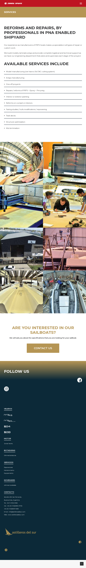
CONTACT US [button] (43, 348)
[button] (81, 3)
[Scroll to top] (82, 564)
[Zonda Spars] (13, 3)
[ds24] (9, 415)
